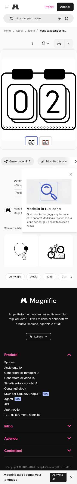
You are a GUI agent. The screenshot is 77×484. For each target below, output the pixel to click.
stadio (33, 276)
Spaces (9, 362)
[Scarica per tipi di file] (45, 43)
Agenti (12, 399)
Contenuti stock (15, 388)
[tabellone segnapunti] (31, 142)
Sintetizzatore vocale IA (20, 383)
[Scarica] (59, 43)
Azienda (11, 438)
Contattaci (13, 450)
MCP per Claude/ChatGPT (26, 394)
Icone (31, 30)
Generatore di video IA (19, 378)
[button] (38, 336)
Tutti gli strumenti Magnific (22, 415)
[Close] (71, 477)
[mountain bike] (56, 251)
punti (49, 276)
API (6, 404)
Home (8, 30)
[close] (71, 175)
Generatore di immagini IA (21, 373)
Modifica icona (56, 161)
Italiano (38, 336)
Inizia (8, 426)
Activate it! (57, 477)
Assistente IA (13, 368)
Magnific (19, 213)
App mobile (12, 410)
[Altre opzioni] (32, 43)
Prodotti (11, 354)
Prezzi (49, 7)
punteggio (15, 276)
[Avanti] (71, 276)
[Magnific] (38, 301)
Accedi (65, 7)
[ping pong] (21, 251)
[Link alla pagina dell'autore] (8, 211)
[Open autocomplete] (9, 18)
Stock (20, 30)
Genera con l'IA (20, 161)
